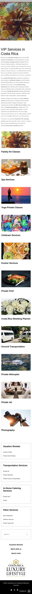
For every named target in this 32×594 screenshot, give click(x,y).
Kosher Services (9, 263)
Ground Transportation (13, 346)
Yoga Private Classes (12, 207)
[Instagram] (14, 590)
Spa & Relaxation (8, 515)
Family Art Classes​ (10, 151)
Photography (8, 430)
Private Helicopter (10, 374)
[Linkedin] (17, 590)
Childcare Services (10, 235)
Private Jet (6, 402)
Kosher (5, 500)
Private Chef (7, 291)
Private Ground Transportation (11, 478)
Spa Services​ (7, 179)
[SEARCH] (27, 534)
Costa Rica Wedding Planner (15, 318)
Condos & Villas (7, 452)
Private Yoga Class (8, 523)
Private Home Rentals (9, 456)
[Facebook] (11, 590)
